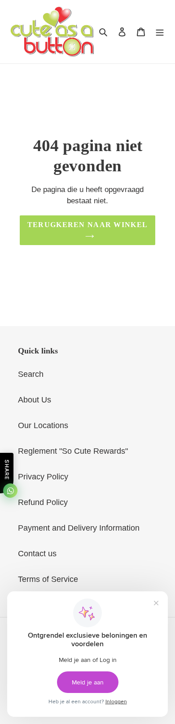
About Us (34, 399)
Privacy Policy (43, 476)
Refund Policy (43, 502)
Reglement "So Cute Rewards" (73, 451)
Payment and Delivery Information (79, 527)
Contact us (37, 553)
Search (31, 374)
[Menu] (159, 31)
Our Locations (43, 425)
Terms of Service (48, 579)
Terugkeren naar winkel (87, 224)
